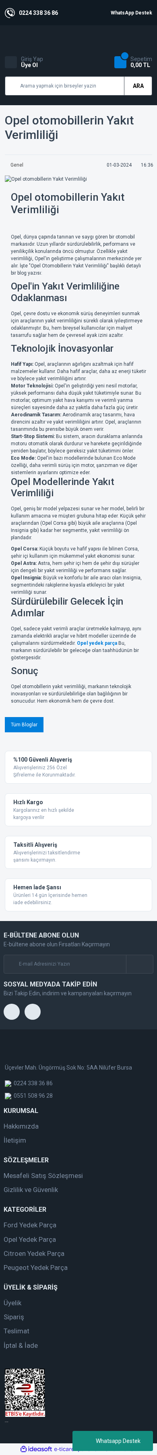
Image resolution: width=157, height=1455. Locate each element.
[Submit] (139, 964)
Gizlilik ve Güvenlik (31, 1190)
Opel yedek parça (97, 643)
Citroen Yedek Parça (34, 1253)
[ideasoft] (36, 1449)
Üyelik (12, 1303)
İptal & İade (21, 1345)
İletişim (15, 1140)
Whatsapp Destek (118, 1441)
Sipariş (14, 1317)
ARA (138, 86)
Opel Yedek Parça (30, 1239)
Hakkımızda (21, 1126)
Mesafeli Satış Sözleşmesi (43, 1176)
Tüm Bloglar (24, 725)
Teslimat (16, 1331)
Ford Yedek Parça (30, 1225)
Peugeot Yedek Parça (36, 1267)
